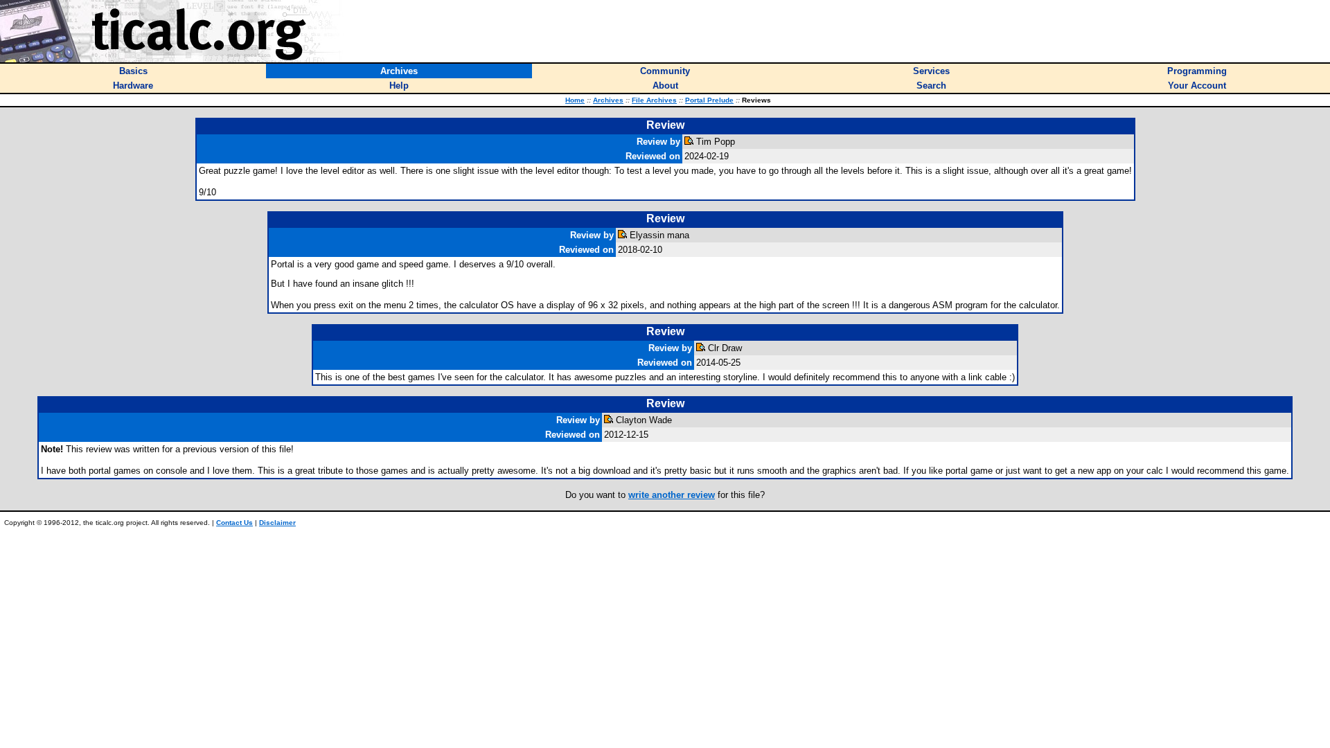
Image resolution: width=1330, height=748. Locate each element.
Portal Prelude (709, 100)
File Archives (654, 100)
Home (575, 100)
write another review (671, 495)
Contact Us (234, 522)
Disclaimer (277, 522)
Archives (608, 100)
